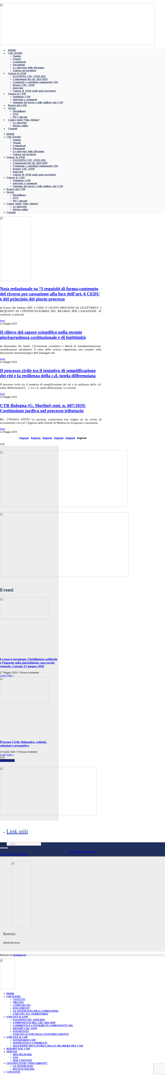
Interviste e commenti (25, 99)
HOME (12, 50)
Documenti (19, 64)
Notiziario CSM (21, 96)
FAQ (15, 114)
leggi (2, 320)
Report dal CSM (17, 105)
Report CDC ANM (23, 85)
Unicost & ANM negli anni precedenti (34, 90)
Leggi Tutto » (7, 675)
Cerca (3, 843)
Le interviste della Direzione (28, 67)
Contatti (12, 128)
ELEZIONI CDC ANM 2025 (29, 76)
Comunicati (19, 61)
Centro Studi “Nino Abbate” (24, 119)
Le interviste (20, 122)
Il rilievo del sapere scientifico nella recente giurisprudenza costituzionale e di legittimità (43, 335)
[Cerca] (4, 847)
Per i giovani (20, 117)
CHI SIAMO (15, 53)
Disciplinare (19, 111)
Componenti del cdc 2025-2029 (30, 79)
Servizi (11, 108)
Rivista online (20, 125)
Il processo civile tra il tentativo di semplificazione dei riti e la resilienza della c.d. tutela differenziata (48, 373)
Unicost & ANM (17, 73)
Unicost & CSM (17, 93)
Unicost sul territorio (24, 70)
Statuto (17, 56)
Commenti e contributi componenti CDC (36, 82)
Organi (17, 59)
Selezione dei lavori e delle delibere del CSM (38, 102)
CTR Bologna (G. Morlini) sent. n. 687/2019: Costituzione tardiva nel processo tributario (43, 408)
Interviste (18, 88)
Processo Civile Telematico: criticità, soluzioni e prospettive (23, 743)
